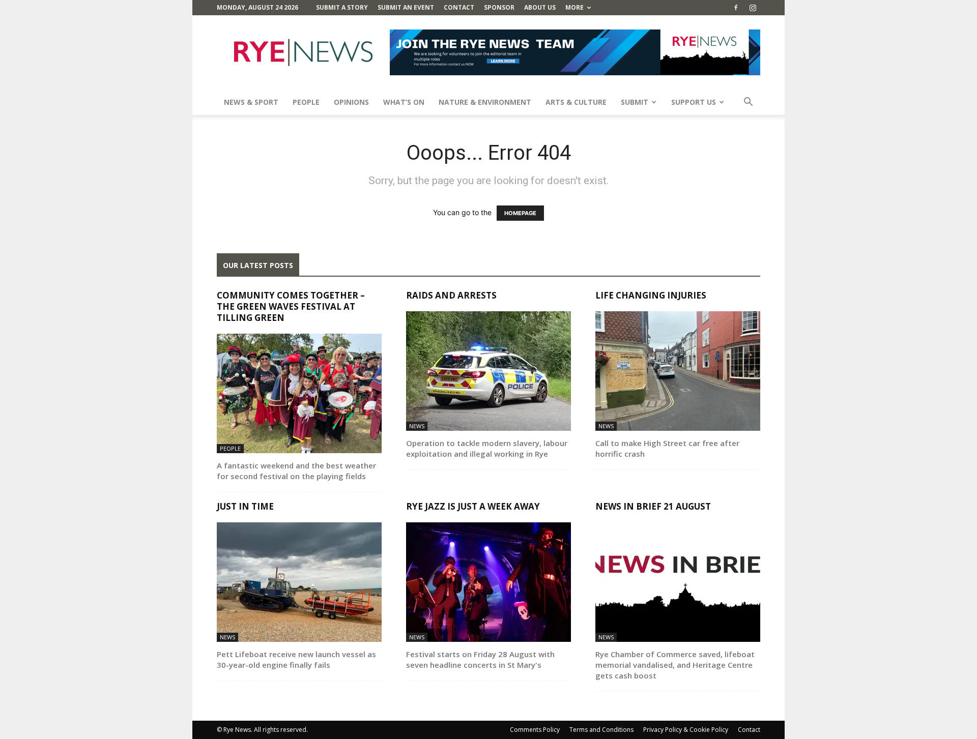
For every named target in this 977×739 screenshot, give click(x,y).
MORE (574, 7)
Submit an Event (406, 7)
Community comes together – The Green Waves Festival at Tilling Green (291, 306)
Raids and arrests (451, 295)
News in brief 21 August (653, 506)
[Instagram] (752, 7)
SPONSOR (499, 7)
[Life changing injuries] (677, 371)
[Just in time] (299, 582)
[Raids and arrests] (488, 371)
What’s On (403, 102)
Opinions (351, 102)
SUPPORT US (693, 102)
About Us (540, 7)
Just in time (245, 506)
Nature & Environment (485, 102)
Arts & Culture (576, 102)
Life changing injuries (650, 295)
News (416, 426)
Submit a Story (342, 7)
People (306, 102)
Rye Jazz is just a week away (473, 506)
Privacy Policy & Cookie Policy (685, 729)
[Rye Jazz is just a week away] (488, 582)
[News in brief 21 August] (677, 582)
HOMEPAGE (520, 213)
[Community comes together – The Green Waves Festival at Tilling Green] (299, 393)
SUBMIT (634, 102)
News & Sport (251, 102)
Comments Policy (535, 729)
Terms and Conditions (601, 729)
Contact (459, 7)
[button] (748, 103)
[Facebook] (735, 7)
